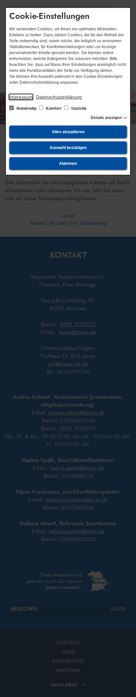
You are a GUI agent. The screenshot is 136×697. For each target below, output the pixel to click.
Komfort (53, 108)
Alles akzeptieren (68, 132)
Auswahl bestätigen (68, 147)
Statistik (78, 108)
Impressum (21, 97)
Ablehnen (68, 163)
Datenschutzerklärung (59, 97)
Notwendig (26, 108)
